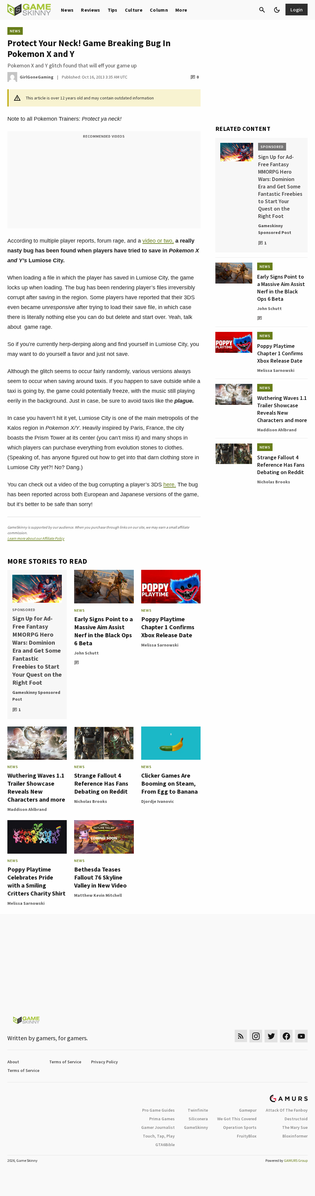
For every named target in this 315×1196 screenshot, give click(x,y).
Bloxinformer (295, 1136)
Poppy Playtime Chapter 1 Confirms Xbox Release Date (167, 627)
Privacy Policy (104, 1062)
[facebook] (286, 1036)
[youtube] (301, 1036)
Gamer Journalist (158, 1127)
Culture (133, 10)
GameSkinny (196, 1127)
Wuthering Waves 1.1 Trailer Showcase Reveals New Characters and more (36, 787)
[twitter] (271, 1036)
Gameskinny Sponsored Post (36, 696)
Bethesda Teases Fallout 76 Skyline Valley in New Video (100, 877)
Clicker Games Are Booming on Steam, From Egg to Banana (169, 783)
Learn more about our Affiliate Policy (35, 538)
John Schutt (86, 653)
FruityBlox (247, 1136)
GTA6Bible (165, 1144)
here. (169, 484)
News (67, 10)
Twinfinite (198, 1110)
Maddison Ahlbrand (27, 809)
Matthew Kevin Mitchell (98, 895)
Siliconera (198, 1119)
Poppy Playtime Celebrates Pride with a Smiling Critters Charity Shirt (36, 881)
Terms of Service (65, 1062)
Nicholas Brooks (90, 801)
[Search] (262, 10)
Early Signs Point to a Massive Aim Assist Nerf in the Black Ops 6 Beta (103, 631)
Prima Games (162, 1119)
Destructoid (296, 1119)
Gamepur (248, 1110)
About (13, 1062)
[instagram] (255, 1036)
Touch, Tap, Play (159, 1136)
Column (159, 10)
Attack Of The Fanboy (287, 1110)
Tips (113, 10)
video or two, (158, 241)
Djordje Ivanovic (157, 801)
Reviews (90, 10)
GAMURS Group (296, 1160)
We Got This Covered (237, 1119)
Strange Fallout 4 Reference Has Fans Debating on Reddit (101, 783)
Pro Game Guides (158, 1110)
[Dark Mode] (277, 10)
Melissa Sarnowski (159, 645)
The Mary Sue (295, 1127)
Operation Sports (240, 1127)
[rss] (241, 1036)
